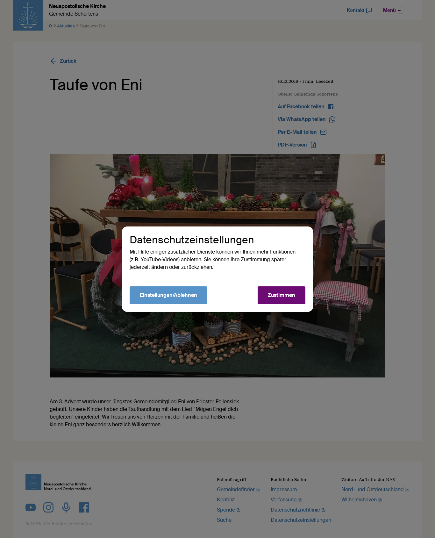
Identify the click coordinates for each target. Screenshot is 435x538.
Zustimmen (281, 295)
